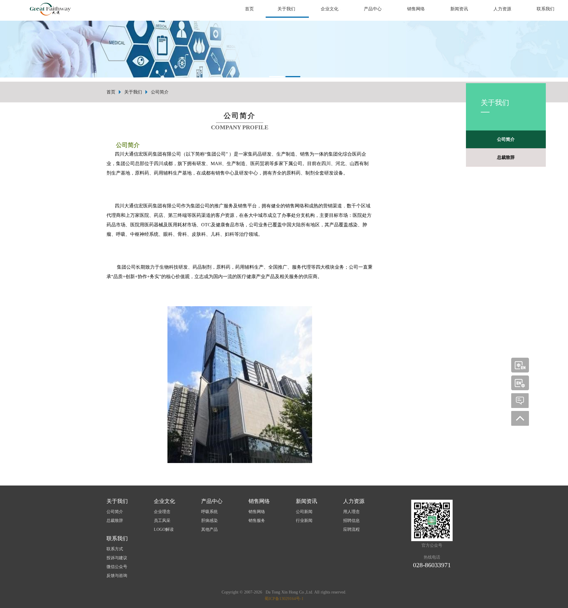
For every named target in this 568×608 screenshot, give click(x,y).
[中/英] (520, 365)
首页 (249, 9)
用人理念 (351, 511)
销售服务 (256, 520)
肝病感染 (209, 520)
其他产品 (209, 529)
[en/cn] (520, 382)
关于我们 (133, 92)
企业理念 (162, 511)
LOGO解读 (164, 529)
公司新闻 (304, 511)
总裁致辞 (506, 157)
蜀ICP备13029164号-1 (284, 598)
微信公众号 (116, 567)
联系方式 (114, 549)
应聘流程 (351, 529)
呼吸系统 (209, 511)
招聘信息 (351, 520)
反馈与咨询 (116, 575)
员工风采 (162, 520)
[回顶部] (520, 418)
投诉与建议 (116, 558)
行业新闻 (304, 520)
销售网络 (256, 511)
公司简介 (506, 139)
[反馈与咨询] (520, 400)
